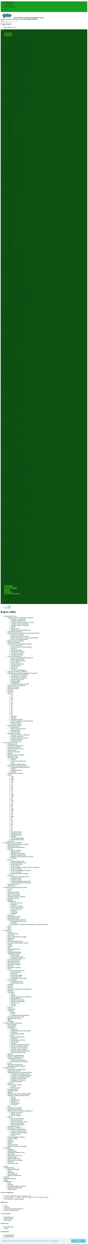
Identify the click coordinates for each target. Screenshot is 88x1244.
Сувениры (14, 331)
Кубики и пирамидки (14, 172)
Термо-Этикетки (16, 86)
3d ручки (10, 353)
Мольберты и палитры (17, 420)
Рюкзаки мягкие (16, 555)
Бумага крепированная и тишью (17, 357)
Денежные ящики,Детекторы (19, 482)
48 (11, 129)
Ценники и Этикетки (14, 154)
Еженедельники (15, 101)
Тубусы (10, 484)
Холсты (13, 427)
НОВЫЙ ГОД (12, 322)
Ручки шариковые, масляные (19, 294)
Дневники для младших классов (20, 494)
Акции (6, 1166)
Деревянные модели (17, 402)
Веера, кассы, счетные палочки (17, 490)
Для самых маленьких (14, 168)
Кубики (13, 189)
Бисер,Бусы (11, 356)
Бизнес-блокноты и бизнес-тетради (21, 67)
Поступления (10, 588)
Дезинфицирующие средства (16, 573)
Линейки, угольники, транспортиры (19, 516)
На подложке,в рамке (17, 259)
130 (12, 208)
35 (11, 232)
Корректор (14, 459)
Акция (7, 590)
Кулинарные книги (13, 109)
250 (12, 225)
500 (12, 242)
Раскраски (11, 112)
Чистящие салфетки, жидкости (17, 487)
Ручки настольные (16, 289)
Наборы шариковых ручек (18, 283)
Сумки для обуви (13, 559)
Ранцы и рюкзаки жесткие (18, 551)
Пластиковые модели (17, 403)
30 (11, 228)
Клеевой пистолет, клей (15, 576)
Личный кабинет (13, 595)
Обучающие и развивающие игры (18, 186)
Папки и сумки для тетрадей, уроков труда (20, 531)
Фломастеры (11, 306)
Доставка (10, 1184)
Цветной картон (16, 152)
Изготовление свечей (14, 383)
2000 (12, 222)
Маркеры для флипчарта (18, 274)
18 (11, 121)
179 (12, 219)
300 (12, 229)
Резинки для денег (13, 584)
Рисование (11, 413)
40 (11, 128)
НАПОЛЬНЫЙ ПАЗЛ (17, 260)
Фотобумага (14, 88)
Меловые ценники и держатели (20, 155)
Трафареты (11, 562)
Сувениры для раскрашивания (20, 436)
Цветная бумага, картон (15, 146)
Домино (13, 180)
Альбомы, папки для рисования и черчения (21, 38)
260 (12, 226)
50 (11, 240)
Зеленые (13, 138)
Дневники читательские (18, 501)
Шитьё (10, 440)
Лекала (13, 518)
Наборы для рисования (17, 422)
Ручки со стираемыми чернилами (21, 291)
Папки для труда (16, 534)
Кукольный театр (16, 191)
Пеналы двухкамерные (17, 539)
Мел (9, 527)
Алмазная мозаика (13, 354)
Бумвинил (14, 137)
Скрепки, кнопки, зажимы (19, 470)
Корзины (10, 474)
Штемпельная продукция (18, 473)
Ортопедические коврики (15, 194)
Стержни (11, 296)
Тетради (10, 114)
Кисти (13, 414)
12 (11, 117)
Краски (13, 416)
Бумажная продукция (10, 37)
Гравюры (10, 366)
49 (11, 239)
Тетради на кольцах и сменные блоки (22, 141)
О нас (9, 1183)
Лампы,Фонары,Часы (14, 579)
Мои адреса (11, 1172)
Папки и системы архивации (19, 467)
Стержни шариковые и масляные (20, 302)
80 (11, 132)
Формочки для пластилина (19, 399)
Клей (12, 456)
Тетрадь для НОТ (16, 143)
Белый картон (15, 148)
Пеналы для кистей (16, 541)
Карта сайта (7, 607)
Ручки (10, 280)
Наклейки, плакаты (16, 326)
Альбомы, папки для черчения (20, 46)
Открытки (11, 336)
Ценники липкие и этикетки (19, 158)
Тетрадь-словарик (16, 145)
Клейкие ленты (12, 578)
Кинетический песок (17, 377)
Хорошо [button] (78, 1241)
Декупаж (10, 371)
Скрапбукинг (11, 430)
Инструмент (11, 575)
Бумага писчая (15, 83)
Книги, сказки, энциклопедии (16, 106)
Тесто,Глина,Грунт (16, 397)
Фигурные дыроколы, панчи (16, 437)
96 (11, 134)
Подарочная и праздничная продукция (16, 308)
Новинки (8, 586)
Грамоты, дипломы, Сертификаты (18, 92)
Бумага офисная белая (17, 80)
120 (12, 118)
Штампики (11, 442)
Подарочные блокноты (17, 72)
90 (11, 251)
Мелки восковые (16, 419)
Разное (13, 434)
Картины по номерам (14, 385)
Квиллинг (10, 387)
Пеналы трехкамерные (17, 545)
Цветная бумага (15, 151)
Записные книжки (16, 71)
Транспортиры (15, 524)
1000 (12, 198)
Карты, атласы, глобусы (15, 505)
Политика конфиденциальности (17, 1186)
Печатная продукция (17, 328)
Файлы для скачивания (14, 1175)
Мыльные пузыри (13, 177)
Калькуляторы (12, 447)
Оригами (10, 407)
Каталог (8, 35)
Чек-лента (14, 89)
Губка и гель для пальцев (18, 481)
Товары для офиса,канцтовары (13, 444)
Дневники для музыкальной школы (21, 496)
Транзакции (11, 601)
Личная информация (14, 1169)
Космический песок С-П (18, 379)
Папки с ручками (16, 536)
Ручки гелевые (15, 286)
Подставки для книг (13, 547)
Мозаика (10, 174)
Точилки (10, 561)
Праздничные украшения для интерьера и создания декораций (29, 345)
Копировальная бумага (17, 457)
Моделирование (13, 400)
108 (12, 203)
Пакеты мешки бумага (14, 337)
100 (12, 115)
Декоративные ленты (14, 370)
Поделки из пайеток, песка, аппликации (19, 410)
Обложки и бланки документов (20, 465)
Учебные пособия (13, 565)
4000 (12, 237)
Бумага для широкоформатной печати (22, 78)
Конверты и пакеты (13, 108)
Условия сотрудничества (15, 1187)
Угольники (14, 525)
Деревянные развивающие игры (20, 188)
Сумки (13, 556)
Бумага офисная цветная (18, 81)
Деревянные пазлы (16, 252)
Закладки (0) (7, 5)
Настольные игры (13, 178)
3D (12, 235)
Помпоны (10, 411)
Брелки (13, 433)
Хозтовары (7, 568)
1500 (12, 215)
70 (11, 248)
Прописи (10, 111)
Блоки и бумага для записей (16, 61)
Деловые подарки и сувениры (16, 317)
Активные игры (12, 165)
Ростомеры (11, 262)
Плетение (10, 408)
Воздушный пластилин (18, 391)
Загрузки (10, 603)
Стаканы (13, 425)
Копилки (10, 320)
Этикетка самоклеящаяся (18, 91)
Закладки (10, 504)
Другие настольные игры (18, 182)
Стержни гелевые (16, 300)
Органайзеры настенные (15, 530)
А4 (12, 135)
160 (12, 120)
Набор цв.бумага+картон (18, 149)
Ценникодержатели (16, 160)
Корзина (8, 592)
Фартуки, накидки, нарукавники (17, 567)
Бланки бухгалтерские (17, 55)
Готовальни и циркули (14, 491)
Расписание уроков (16, 502)
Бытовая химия (12, 571)
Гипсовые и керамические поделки (18, 363)
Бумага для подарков (14, 316)
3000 (12, 231)
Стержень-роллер (16, 299)
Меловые (13, 279)
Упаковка (13, 334)
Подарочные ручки (16, 285)
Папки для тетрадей (17, 533)
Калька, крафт (15, 49)
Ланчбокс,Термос (13, 511)
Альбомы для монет (13, 313)
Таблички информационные (16, 477)
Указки (10, 564)
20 (11, 220)
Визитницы (14, 450)
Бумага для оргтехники (15, 77)
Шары (9, 350)
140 (12, 211)
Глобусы (13, 507)
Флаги (9, 348)
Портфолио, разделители (15, 548)
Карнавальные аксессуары (18, 342)
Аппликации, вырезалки (15, 52)
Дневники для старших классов (20, 497)
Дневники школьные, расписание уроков (20, 493)
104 (12, 202)
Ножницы (14, 464)
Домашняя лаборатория (14, 373)
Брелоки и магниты (17, 323)
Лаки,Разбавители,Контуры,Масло (21, 417)
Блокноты (14, 69)
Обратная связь (19, 1199)
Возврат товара (8, 1218)
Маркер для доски (16, 271)
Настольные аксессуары (18, 461)
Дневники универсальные (18, 499)
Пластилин (14, 394)
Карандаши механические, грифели (18, 265)
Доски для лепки (16, 393)
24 (11, 123)
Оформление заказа (10, 6)
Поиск (6, 1180)
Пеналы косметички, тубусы (19, 542)
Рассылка (10, 600)
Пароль (10, 1170)
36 (11, 126)
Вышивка (10, 360)
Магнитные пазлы (16, 256)
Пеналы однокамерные (18, 544)
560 (12, 245)
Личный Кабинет (9, 1235)
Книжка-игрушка (16, 254)
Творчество (14, 333)
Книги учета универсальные (19, 60)
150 (12, 214)
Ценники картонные (17, 157)
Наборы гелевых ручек (17, 282)
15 (11, 212)
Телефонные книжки (17, 75)
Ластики (10, 513)
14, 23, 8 (10, 309)
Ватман (13, 47)
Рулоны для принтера (17, 84)
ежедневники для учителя (18, 97)
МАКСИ (13, 257)
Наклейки (14, 343)
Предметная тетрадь (17, 140)
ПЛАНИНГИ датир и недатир (20, 104)
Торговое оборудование (15, 479)
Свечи (9, 346)
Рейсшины (14, 522)
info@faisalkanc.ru (9, 3)
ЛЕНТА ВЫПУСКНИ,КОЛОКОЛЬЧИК (19, 514)
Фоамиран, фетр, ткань (14, 439)
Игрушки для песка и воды (15, 169)
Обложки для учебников (15, 528)
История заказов (12, 597)
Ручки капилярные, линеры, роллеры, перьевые (25, 288)
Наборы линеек (15, 521)
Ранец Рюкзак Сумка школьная (17, 550)
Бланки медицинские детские (19, 57)
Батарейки (11, 570)
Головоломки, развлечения (15, 166)
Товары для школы (10, 488)
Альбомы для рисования (18, 40)
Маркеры (11, 269)
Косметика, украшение (14, 388)
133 (12, 209)
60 (11, 131)
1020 (12, 200)
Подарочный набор (13, 339)
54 (11, 243)
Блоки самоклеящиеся (14, 63)
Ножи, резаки (15, 462)
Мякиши (13, 192)
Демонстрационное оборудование (21, 451)
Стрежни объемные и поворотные (21, 303)
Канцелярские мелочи (17, 454)
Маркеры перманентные (18, 276)
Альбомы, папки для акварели (20, 44)
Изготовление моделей (14, 380)
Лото (12, 183)
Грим (9, 368)
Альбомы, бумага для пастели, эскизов (22, 43)
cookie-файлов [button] (53, 1241)
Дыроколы (14, 453)
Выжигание (11, 359)
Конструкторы (12, 171)
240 (12, 125)
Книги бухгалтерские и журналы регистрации (24, 58)
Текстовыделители (13, 305)
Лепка (10, 390)
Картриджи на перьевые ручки (20, 297)
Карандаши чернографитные (16, 268)
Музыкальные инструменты (16, 175)
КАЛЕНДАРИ (15, 103)
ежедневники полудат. (17, 100)
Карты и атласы (15, 508)
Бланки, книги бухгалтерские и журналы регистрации (24, 54)
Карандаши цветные (14, 266)
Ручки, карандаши (16, 330)
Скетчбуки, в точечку (17, 74)
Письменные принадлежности (13, 263)
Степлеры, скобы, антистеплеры (20, 471)
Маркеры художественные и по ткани (22, 277)
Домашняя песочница (14, 374)
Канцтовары (12, 448)
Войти (6, 9)
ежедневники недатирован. (19, 98)
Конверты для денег (13, 319)
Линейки (13, 519)
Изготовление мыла (13, 382)
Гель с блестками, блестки (15, 362)
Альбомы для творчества (18, 41)
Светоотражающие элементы (16, 558)
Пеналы (10, 538)
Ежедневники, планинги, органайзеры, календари (23, 94)
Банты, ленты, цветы (14, 314)
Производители (8, 1226)
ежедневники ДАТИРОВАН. (19, 95)
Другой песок (15, 376)
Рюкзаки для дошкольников (19, 553)
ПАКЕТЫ (10, 582)
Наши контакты (12, 1189)
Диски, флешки (12, 445)
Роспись (10, 428)
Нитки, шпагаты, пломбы (15, 581)
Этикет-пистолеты (16, 162)
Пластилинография (16, 396)
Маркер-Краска (15, 272)
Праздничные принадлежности (17, 340)
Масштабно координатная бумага (21, 51)
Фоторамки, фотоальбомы (15, 485)
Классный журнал (13, 510)
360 (12, 234)
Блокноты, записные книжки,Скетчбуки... (20, 64)
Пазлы (10, 195)
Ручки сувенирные (16, 293)
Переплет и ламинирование (16, 476)
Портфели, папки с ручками (19, 468)
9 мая (9, 311)
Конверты (14, 325)
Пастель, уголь (15, 424)
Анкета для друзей (16, 66)
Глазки (10, 365)
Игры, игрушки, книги (11, 163)
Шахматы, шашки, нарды (18, 185)
